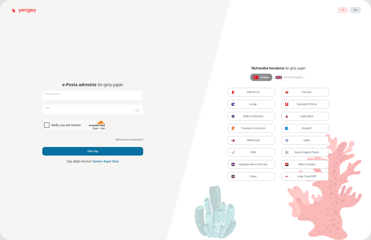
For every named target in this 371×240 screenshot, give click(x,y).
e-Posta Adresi (52, 93)
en (355, 10)
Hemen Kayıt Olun (106, 161)
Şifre (47, 107)
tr (343, 10)
